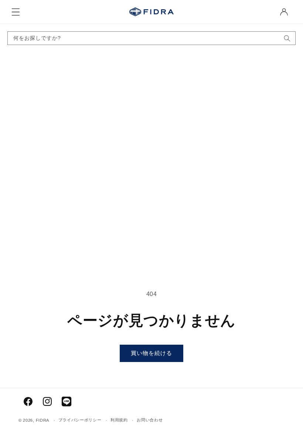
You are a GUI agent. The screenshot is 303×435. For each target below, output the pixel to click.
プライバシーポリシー (80, 420)
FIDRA (43, 420)
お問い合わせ (150, 420)
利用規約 (119, 420)
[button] (15, 12)
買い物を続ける (151, 353)
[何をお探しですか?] (287, 38)
